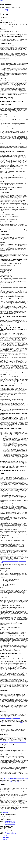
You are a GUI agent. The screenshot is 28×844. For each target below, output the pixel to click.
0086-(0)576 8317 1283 (10, 821)
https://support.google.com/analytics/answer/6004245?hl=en (13, 722)
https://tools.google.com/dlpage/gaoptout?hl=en (10, 718)
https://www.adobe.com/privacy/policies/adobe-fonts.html (15, 778)
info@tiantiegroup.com (10, 824)
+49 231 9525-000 (9, 832)
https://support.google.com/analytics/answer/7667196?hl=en (13, 742)
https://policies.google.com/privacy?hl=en (9, 809)
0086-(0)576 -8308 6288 (10, 822)
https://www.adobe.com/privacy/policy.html (9, 781)
